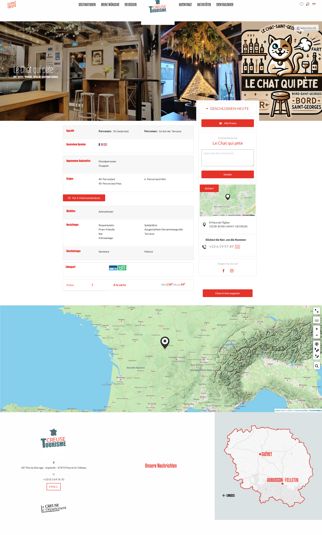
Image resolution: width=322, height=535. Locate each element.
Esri (283, 410)
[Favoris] (302, 4)
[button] (308, 4)
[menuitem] (87, 5)
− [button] (317, 335)
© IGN (288, 410)
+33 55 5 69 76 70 (53, 479)
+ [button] (317, 329)
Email (53, 486)
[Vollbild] (317, 311)
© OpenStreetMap (300, 410)
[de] (314, 4)
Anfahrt (209, 188)
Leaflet (277, 410)
